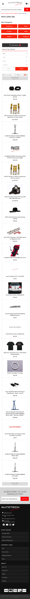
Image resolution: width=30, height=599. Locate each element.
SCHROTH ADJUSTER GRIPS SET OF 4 (15, 257)
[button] (12, 484)
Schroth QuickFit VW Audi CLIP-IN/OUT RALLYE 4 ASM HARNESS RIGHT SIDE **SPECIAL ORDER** (15, 413)
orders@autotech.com (9, 518)
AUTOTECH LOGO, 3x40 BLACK (15, 334)
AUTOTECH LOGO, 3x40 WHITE (15, 295)
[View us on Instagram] (10, 525)
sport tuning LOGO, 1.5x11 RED (15, 276)
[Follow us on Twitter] (13, 525)
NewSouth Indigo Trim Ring (15, 373)
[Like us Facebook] (4, 525)
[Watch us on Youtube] (7, 525)
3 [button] (16, 484)
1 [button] (13, 484)
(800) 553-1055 (8, 513)
